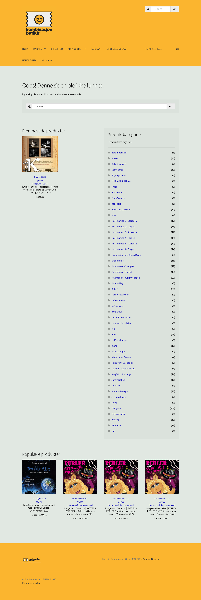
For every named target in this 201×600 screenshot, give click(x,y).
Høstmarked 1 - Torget (123, 226)
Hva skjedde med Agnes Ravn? (126, 254)
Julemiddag (117, 283)
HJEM (25, 48)
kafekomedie (118, 300)
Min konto (46, 60)
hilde (114, 215)
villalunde (116, 425)
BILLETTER (57, 48)
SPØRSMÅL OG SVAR (117, 48)
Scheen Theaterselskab (123, 368)
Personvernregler (31, 583)
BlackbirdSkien (119, 152)
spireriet (116, 385)
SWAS (114, 402)
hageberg (116, 203)
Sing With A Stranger (122, 374)
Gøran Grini (117, 192)
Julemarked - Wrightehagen (126, 277)
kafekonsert (118, 306)
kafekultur (117, 311)
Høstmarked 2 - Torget (123, 237)
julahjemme (118, 260)
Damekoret (117, 169)
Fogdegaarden (119, 175)
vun (113, 430)
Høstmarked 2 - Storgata (124, 232)
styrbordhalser (119, 396)
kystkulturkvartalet (121, 317)
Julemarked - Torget (122, 271)
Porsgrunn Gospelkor (122, 362)
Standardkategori (120, 391)
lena (114, 334)
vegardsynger (118, 413)
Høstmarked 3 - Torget (123, 249)
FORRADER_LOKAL (121, 180)
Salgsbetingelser (151, 559)
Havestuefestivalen (121, 209)
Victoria (115, 419)
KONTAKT (96, 48)
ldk (113, 328)
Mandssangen (118, 351)
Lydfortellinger (119, 340)
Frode (114, 186)
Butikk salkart (119, 163)
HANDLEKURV (29, 60)
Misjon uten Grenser (122, 357)
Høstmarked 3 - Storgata (124, 243)
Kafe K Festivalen (120, 294)
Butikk (115, 158)
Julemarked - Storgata (123, 266)
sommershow (118, 379)
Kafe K (115, 289)
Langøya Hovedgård (121, 323)
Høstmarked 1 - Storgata (124, 220)
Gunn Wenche (118, 198)
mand (114, 345)
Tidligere (116, 408)
